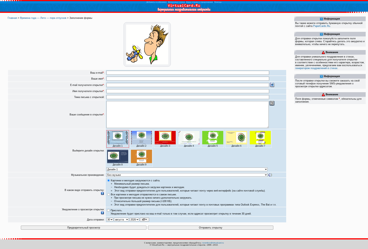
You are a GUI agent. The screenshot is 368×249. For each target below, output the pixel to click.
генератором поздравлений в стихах (316, 68)
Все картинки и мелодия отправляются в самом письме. (144, 194)
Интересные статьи (176, 2)
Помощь (218, 2)
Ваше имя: (97, 78)
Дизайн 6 (237, 146)
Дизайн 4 (189, 146)
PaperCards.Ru (321, 26)
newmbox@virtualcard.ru (213, 243)
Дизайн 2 (141, 146)
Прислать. (116, 210)
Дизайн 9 (141, 165)
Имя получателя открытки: (88, 91)
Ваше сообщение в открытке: (87, 114)
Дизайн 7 (260, 146)
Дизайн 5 (213, 146)
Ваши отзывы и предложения (199, 2)
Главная (12, 17)
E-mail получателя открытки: (87, 85)
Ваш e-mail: (97, 72)
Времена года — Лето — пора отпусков (43, 17)
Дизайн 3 (165, 146)
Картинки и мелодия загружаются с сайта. (135, 180)
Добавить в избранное (156, 2)
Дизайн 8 (118, 165)
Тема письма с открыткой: (89, 97)
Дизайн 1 (118, 146)
